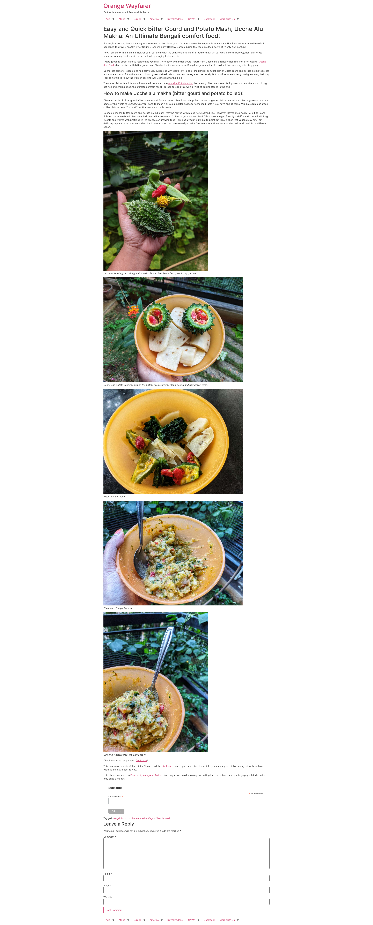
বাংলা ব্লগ (191, 18)
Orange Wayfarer (127, 5)
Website (107, 897)
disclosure (167, 766)
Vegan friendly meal (159, 818)
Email (107, 885)
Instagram (148, 775)
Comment (109, 837)
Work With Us (227, 18)
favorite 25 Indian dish (180, 83)
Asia (108, 18)
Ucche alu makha (137, 818)
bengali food (119, 818)
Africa (122, 18)
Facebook (135, 775)
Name (107, 874)
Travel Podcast (175, 18)
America (154, 18)
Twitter (159, 775)
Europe (137, 18)
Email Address (115, 796)
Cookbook (209, 18)
